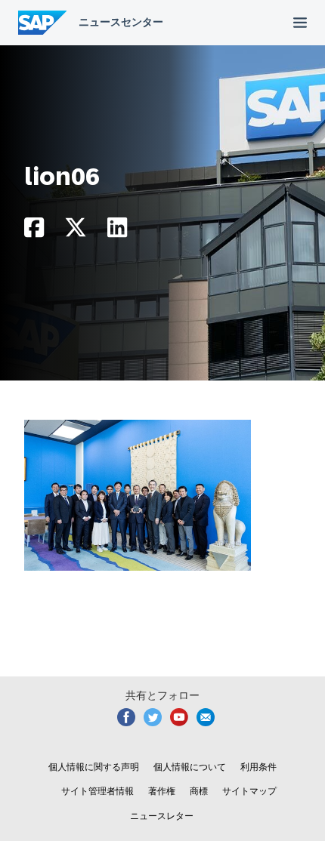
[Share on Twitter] (75, 231)
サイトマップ (249, 791)
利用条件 (258, 767)
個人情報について (189, 767)
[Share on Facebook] (34, 231)
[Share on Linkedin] (117, 231)
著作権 (161, 791)
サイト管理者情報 (97, 791)
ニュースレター (161, 816)
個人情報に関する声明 (93, 767)
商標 (199, 791)
